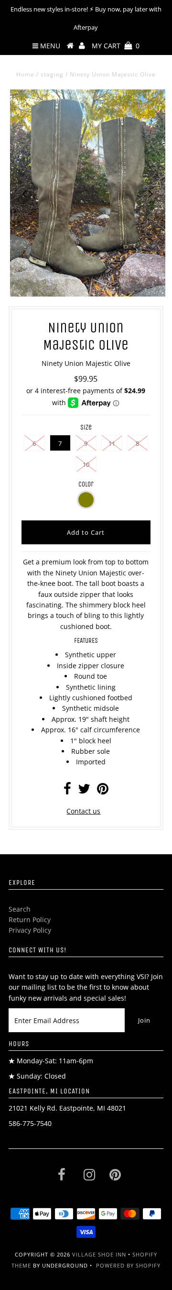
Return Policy (30, 919)
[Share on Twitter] (84, 790)
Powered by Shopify (128, 1265)
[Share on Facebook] (67, 790)
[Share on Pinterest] (102, 790)
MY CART (116, 45)
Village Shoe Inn (99, 1254)
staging (52, 74)
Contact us (83, 811)
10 (86, 464)
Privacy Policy (30, 930)
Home (25, 74)
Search (20, 909)
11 (111, 443)
